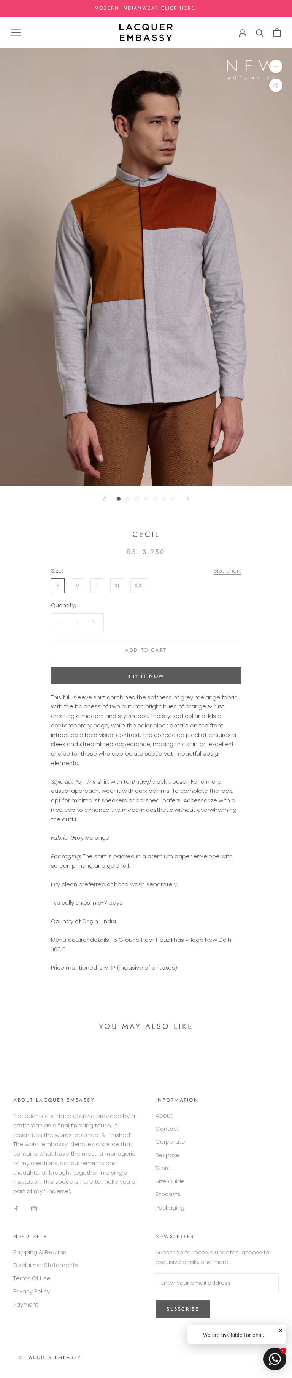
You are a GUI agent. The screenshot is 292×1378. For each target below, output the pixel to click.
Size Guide (170, 1181)
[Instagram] (34, 1208)
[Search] (260, 33)
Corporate (170, 1142)
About (164, 1115)
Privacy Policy (31, 1291)
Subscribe (183, 1309)
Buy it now (146, 676)
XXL (139, 585)
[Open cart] (277, 32)
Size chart (227, 571)
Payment (25, 1304)
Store (163, 1168)
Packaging (170, 1207)
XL (117, 585)
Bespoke (168, 1155)
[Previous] (104, 498)
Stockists (168, 1194)
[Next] (188, 498)
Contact (167, 1129)
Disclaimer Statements (45, 1265)
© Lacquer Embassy (50, 1357)
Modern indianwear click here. (146, 8)
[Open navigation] (16, 32)
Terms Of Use (32, 1278)
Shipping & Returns (39, 1252)
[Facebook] (16, 1208)
